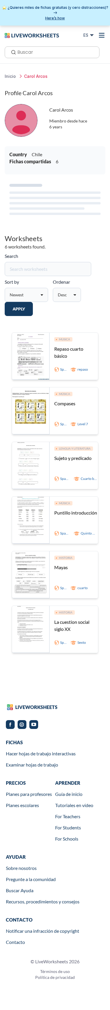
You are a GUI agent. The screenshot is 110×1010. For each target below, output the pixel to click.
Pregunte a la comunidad (31, 879)
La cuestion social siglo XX (71, 625)
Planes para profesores (29, 794)
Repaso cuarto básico (68, 352)
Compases (64, 403)
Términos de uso (55, 971)
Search (11, 256)
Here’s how (55, 18)
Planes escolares (22, 805)
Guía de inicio (68, 794)
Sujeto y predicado (73, 458)
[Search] (12, 51)
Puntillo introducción (75, 512)
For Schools (66, 838)
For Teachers (67, 816)
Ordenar (61, 282)
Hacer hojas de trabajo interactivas (41, 753)
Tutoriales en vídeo (74, 805)
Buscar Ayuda (19, 890)
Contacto (15, 942)
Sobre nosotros (21, 868)
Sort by (12, 282)
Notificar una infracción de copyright (42, 931)
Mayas (61, 567)
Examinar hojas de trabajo (32, 764)
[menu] (101, 35)
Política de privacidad (55, 977)
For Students (68, 827)
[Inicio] (32, 35)
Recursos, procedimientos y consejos (42, 901)
